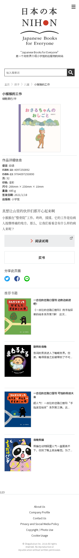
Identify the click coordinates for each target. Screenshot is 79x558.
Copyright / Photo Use (39, 530)
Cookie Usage (39, 535)
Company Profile (39, 512)
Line (27, 278)
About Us (39, 506)
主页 (7, 84)
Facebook (17, 278)
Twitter (7, 278)
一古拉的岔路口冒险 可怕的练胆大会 (53, 395)
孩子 (17, 84)
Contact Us (39, 518)
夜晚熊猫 (38, 439)
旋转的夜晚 (40, 346)
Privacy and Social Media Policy (39, 524)
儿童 (26, 84)
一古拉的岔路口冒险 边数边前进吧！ (52, 301)
